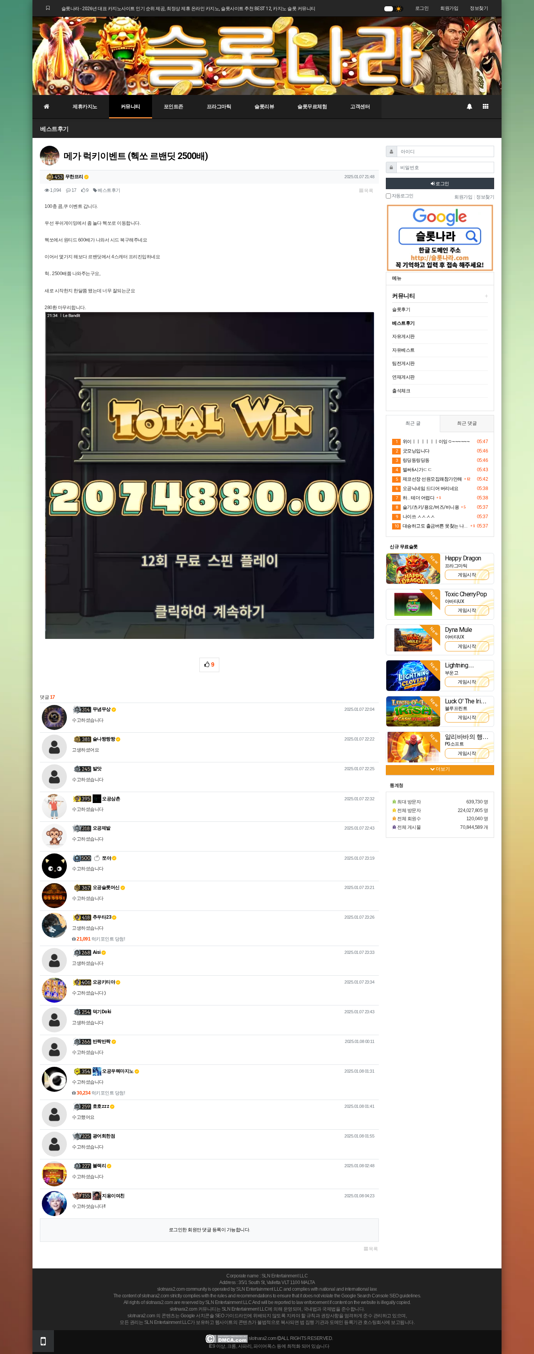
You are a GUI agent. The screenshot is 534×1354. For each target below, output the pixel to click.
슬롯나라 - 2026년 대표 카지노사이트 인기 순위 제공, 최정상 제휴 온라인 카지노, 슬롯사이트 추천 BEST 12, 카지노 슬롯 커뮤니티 (188, 8)
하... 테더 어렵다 (415, 498)
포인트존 (173, 106)
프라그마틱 (219, 106)
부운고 (452, 673)
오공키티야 (104, 982)
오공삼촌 (110, 798)
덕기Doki (102, 1011)
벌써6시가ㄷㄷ (414, 469)
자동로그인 (402, 196)
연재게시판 (403, 377)
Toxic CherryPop (466, 594)
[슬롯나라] (267, 55)
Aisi (96, 952)
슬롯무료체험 (312, 106)
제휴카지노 (85, 106)
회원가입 (449, 8)
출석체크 (401, 391)
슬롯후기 (401, 309)
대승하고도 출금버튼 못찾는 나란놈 (431, 526)
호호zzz (101, 1106)
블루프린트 (456, 708)
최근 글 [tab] (413, 423)
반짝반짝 (102, 1041)
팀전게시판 (403, 363)
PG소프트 (454, 744)
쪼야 (106, 858)
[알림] (469, 106)
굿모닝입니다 (413, 451)
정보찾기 (479, 8)
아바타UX (454, 601)
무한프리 (74, 176)
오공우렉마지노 (117, 1071)
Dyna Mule (458, 629)
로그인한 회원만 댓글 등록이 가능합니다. (209, 1229)
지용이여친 (113, 1195)
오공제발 (102, 828)
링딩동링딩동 (413, 460)
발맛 (97, 768)
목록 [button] (368, 190)
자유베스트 (403, 350)
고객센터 (360, 106)
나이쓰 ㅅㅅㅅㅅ (415, 516)
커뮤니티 (130, 106)
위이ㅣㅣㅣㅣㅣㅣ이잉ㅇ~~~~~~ (432, 441)
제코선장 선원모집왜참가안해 (429, 479)
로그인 (422, 8)
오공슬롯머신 (106, 887)
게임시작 (467, 575)
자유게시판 (403, 336)
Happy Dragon (463, 558)
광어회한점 (104, 1136)
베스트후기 (54, 128)
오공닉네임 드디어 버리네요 (427, 488)
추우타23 (102, 917)
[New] (413, 568)
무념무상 (102, 709)
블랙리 (99, 1165)
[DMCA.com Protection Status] (226, 1338)
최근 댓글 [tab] (467, 423)
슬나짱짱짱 (104, 739)
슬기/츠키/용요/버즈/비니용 (427, 507)
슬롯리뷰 (264, 106)
